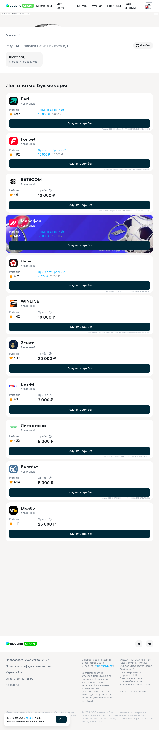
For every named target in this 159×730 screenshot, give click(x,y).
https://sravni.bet (104, 665)
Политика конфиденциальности (28, 666)
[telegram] (138, 643)
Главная (11, 35)
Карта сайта (14, 672)
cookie (29, 717)
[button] (79, 112)
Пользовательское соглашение (27, 660)
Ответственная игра (19, 678)
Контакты (12, 684)
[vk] (149, 643)
